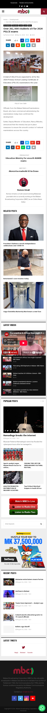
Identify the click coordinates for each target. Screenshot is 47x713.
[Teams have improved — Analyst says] (8, 605)
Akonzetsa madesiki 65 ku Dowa (23, 171)
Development (7, 25)
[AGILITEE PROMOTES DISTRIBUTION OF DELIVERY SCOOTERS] (13, 477)
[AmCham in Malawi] (8, 593)
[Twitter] (20, 698)
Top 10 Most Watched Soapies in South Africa (32, 487)
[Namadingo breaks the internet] (23, 419)
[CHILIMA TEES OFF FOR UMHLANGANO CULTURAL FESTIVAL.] (34, 454)
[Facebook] (14, 698)
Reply (16, 652)
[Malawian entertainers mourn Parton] (8, 582)
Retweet (22, 652)
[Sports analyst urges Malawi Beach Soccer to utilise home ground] (13, 454)
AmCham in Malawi (22, 591)
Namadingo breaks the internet (19, 435)
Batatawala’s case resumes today (16, 278)
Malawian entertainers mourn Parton (29, 579)
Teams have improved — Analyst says (29, 603)
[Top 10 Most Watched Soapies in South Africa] (34, 477)
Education (15, 25)
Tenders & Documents (26, 3)
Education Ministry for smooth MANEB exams (23, 160)
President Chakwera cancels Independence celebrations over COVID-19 (19, 244)
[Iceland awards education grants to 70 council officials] (8, 617)
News (29, 25)
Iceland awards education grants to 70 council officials (28, 616)
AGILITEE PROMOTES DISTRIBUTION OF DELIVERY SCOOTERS (10, 488)
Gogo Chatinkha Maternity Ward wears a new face (22, 311)
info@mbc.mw (27, 692)
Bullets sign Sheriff (22, 626)
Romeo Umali (9, 35)
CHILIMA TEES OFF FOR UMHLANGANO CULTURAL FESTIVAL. (33, 465)
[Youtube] (32, 698)
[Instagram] (26, 698)
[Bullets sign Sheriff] (8, 629)
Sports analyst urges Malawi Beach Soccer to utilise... (12, 465)
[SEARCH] (41, 524)
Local (20, 25)
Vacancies (13, 3)
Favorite (30, 652)
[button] (42, 708)
